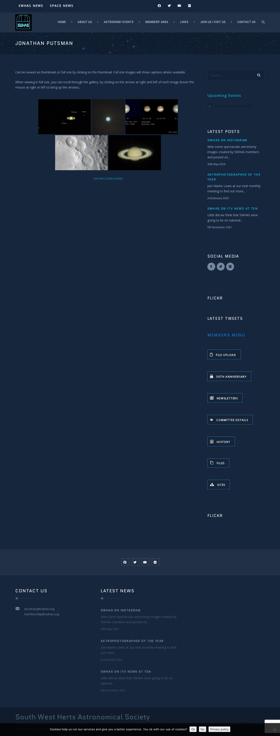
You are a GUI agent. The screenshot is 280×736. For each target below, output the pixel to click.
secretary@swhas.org (39, 609)
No (203, 729)
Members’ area (156, 22)
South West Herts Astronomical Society (82, 717)
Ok (193, 729)
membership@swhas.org (41, 614)
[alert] (236, 106)
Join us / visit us (213, 22)
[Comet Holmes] (108, 116)
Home (62, 22)
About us (85, 22)
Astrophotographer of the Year (132, 641)
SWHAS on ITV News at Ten (232, 208)
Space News (62, 6)
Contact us (246, 22)
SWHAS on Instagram (227, 140)
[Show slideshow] (108, 178)
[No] (274, 729)
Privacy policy (219, 729)
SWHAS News (31, 6)
